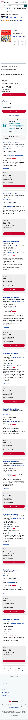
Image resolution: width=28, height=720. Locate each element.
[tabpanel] (13, 72)
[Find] (25, 5)
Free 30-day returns (14, 115)
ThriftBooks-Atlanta (12, 421)
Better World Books (11, 252)
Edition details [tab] (13, 66)
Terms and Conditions (14, 707)
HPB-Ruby (9, 310)
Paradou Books (10, 206)
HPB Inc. (8, 526)
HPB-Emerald (10, 365)
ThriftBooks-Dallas (11, 474)
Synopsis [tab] (4, 66)
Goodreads (19, 20)
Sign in (21, 2)
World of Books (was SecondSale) (15, 155)
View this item (5, 84)
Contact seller (6, 168)
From (15, 43)
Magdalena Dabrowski (16, 123)
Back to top (14, 676)
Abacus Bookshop (11, 582)
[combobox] (16, 5)
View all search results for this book (14, 670)
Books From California (12, 632)
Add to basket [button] (14, 95)
